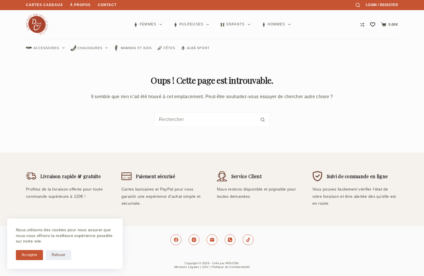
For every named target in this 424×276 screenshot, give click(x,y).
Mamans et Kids (136, 48)
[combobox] (205, 119)
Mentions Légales (186, 266)
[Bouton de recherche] (262, 119)
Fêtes (169, 48)
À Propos (80, 5)
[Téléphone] (230, 239)
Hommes (276, 24)
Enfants (235, 24)
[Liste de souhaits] (372, 24)
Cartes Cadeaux (44, 5)
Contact (107, 5)
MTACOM (232, 263)
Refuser (58, 255)
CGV (205, 266)
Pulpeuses (191, 24)
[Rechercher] (358, 5)
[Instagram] (194, 239)
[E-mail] (212, 239)
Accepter (29, 255)
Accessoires (46, 48)
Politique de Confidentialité (231, 266)
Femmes (148, 24)
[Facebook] (175, 239)
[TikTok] (248, 239)
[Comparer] (362, 25)
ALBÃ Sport (198, 48)
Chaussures (90, 48)
